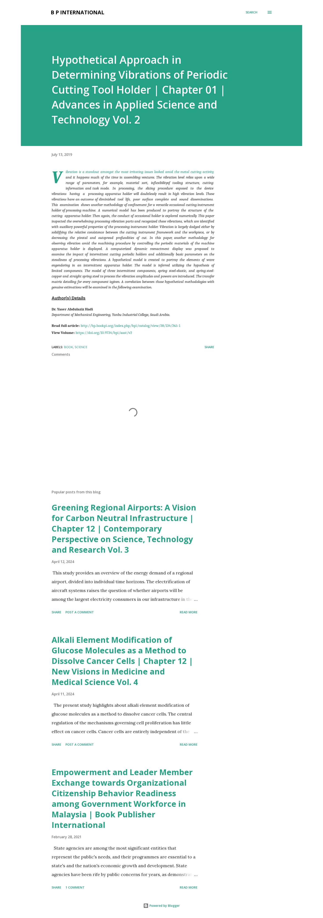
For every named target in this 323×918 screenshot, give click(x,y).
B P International (77, 12)
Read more (189, 612)
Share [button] (209, 347)
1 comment (75, 887)
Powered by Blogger (164, 905)
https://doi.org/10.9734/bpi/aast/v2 (104, 332)
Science (81, 347)
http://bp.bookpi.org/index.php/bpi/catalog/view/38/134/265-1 (130, 325)
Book (68, 347)
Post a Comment (79, 612)
